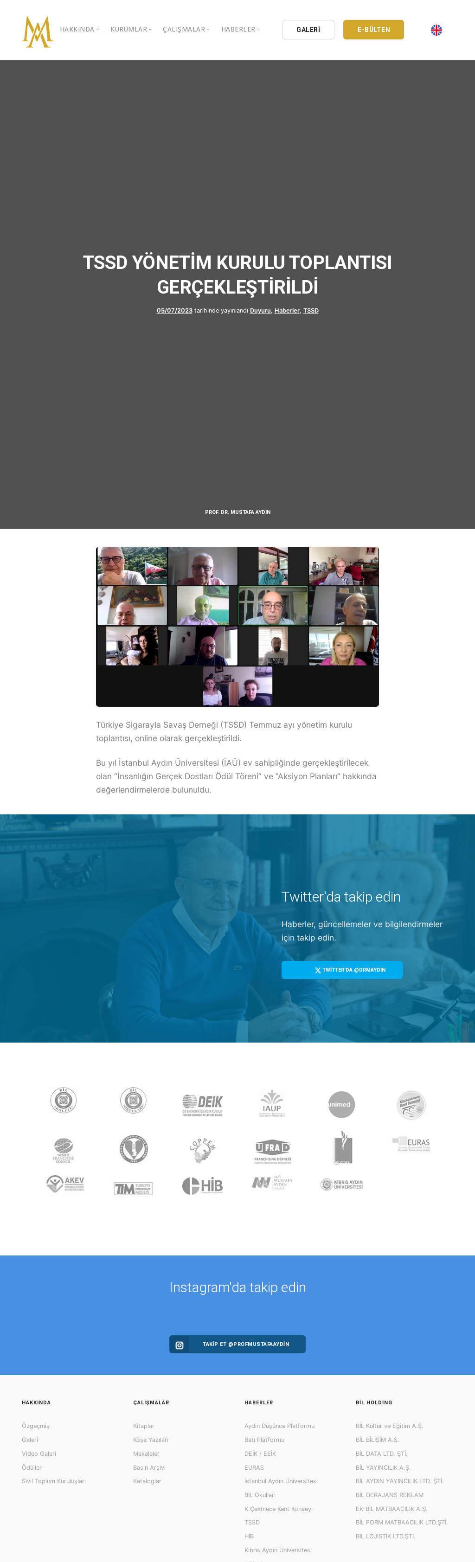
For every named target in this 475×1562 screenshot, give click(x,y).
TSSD (311, 310)
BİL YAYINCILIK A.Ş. (383, 1467)
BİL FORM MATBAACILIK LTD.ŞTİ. (402, 1522)
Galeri (30, 1439)
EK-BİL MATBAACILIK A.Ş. (392, 1508)
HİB (249, 1536)
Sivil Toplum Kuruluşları (54, 1481)
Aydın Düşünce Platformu (279, 1425)
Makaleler (146, 1453)
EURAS (254, 1467)
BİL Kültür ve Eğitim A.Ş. (390, 1425)
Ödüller (32, 1467)
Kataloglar (147, 1481)
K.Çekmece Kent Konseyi (278, 1508)
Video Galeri (39, 1453)
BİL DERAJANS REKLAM (390, 1495)
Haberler (287, 310)
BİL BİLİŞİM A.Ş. (377, 1439)
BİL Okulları (260, 1495)
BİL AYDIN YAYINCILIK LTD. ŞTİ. (400, 1481)
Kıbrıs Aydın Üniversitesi (278, 1550)
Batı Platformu (264, 1439)
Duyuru (260, 310)
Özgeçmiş (36, 1425)
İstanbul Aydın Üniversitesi (281, 1481)
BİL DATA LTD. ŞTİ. (382, 1453)
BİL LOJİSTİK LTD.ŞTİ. (386, 1536)
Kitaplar (143, 1425)
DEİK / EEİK (260, 1453)
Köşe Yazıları (150, 1439)
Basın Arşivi (149, 1467)
